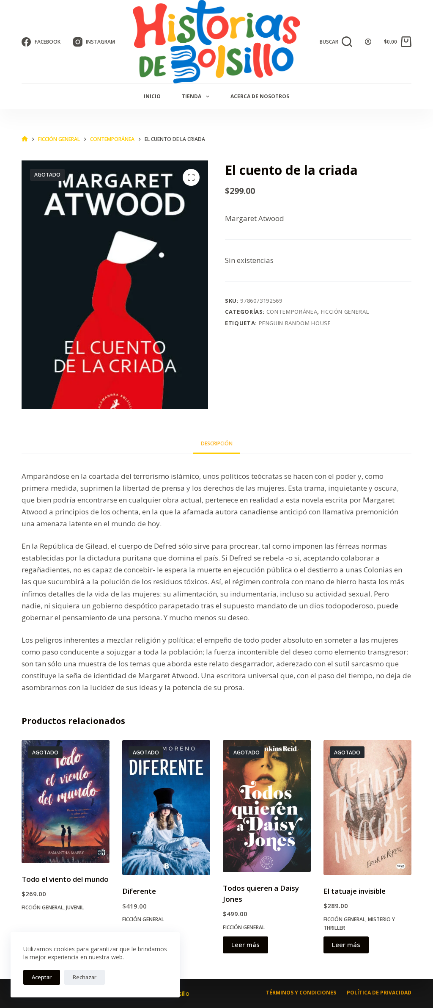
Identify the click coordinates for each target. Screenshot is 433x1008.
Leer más (245, 944)
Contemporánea (291, 311)
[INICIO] (25, 139)
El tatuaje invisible (354, 891)
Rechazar (84, 977)
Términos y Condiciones (301, 992)
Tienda (191, 96)
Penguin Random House (295, 323)
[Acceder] (368, 42)
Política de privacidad (379, 992)
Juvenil (75, 907)
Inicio (152, 96)
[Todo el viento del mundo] (66, 801)
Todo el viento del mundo (65, 879)
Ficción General (345, 311)
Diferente (139, 891)
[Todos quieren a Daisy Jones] (267, 806)
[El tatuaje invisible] (367, 807)
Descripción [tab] (217, 443)
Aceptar (42, 977)
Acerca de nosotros (259, 96)
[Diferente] (166, 807)
